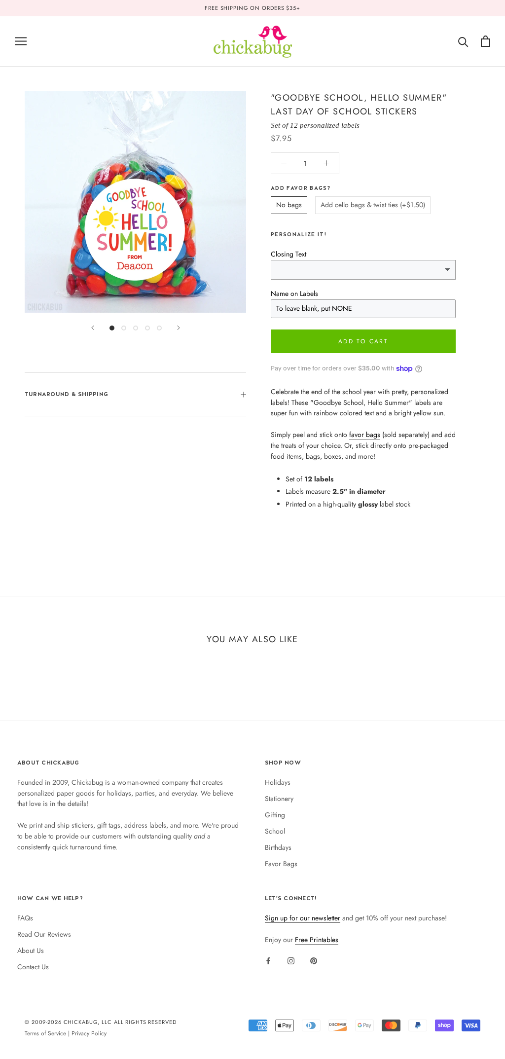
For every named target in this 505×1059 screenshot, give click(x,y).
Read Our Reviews (44, 934)
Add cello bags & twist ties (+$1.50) (373, 205)
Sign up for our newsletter (302, 918)
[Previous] (92, 328)
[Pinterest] (313, 960)
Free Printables (316, 940)
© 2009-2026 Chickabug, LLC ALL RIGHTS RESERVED (101, 1022)
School (275, 831)
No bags (289, 205)
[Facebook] (268, 960)
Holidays (277, 782)
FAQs (25, 918)
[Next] (178, 328)
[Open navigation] (21, 41)
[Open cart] (485, 41)
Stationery (279, 798)
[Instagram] (291, 960)
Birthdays (278, 847)
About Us (30, 950)
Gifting (275, 815)
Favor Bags (281, 864)
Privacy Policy (89, 1033)
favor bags (364, 434)
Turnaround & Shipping (66, 394)
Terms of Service (45, 1033)
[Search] (463, 41)
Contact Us (33, 967)
